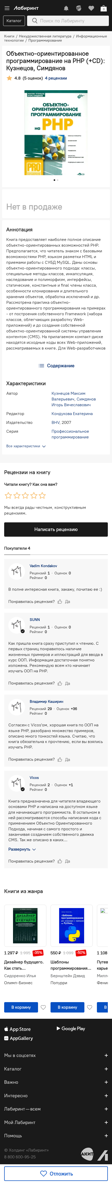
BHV (55, 422)
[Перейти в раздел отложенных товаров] (91, 8)
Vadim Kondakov (43, 566)
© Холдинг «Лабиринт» (26, 1150)
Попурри (59, 982)
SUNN (35, 619)
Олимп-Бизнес (18, 982)
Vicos (34, 777)
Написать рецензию (56, 529)
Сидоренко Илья (20, 976)
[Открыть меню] (7, 8)
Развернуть (19, 849)
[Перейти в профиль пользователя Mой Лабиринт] (78, 8)
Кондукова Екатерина (72, 413)
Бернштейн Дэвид (68, 976)
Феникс (104, 982)
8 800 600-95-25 (20, 1156)
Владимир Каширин (46, 701)
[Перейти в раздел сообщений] (66, 8)
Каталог (14, 20)
